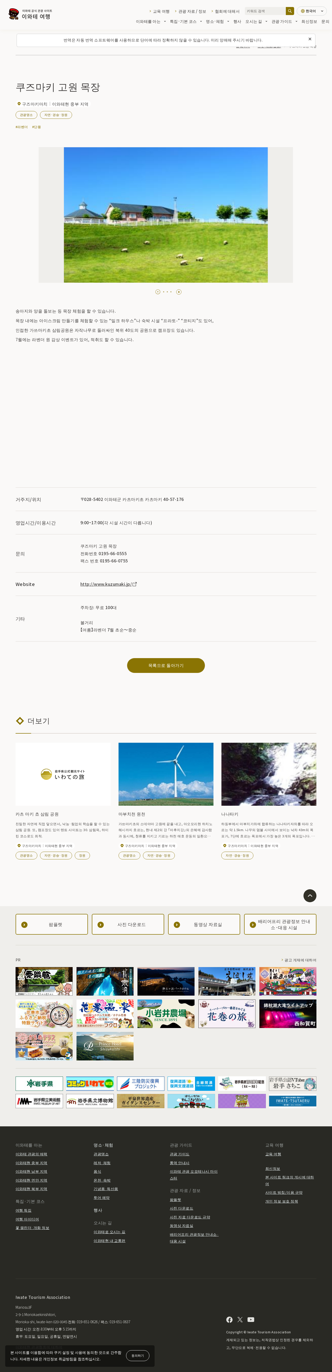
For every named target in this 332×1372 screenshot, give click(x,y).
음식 (97, 1171)
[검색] (290, 11)
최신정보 (309, 21)
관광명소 (26, 114)
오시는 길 (253, 21)
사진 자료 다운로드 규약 (190, 1216)
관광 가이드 (282, 21)
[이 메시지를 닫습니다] (310, 39)
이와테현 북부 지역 (31, 1188)
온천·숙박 (102, 1180)
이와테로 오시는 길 (110, 1231)
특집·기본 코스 (183, 21)
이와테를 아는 (148, 21)
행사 (237, 21)
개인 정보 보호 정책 (281, 1201)
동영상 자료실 (181, 1225)
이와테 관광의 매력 (31, 1153)
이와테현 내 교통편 (110, 1240)
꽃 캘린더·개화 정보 (32, 1227)
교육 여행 (161, 11)
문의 (325, 21)
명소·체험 (215, 21)
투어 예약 (101, 1197)
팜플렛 (175, 1199)
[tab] (158, 291)
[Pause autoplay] (179, 292)
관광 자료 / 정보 (192, 11)
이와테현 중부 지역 (31, 1162)
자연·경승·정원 (56, 114)
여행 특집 (23, 1210)
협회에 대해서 (227, 11)
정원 (82, 855)
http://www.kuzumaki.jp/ (106, 584)
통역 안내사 (180, 1162)
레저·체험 (102, 1162)
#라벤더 (22, 126)
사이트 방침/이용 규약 (284, 1192)
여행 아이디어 (27, 1219)
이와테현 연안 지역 (31, 1180)
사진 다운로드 (181, 1208)
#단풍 (36, 126)
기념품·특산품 (106, 1188)
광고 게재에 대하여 (300, 959)
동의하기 (138, 1355)
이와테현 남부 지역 (31, 1171)
